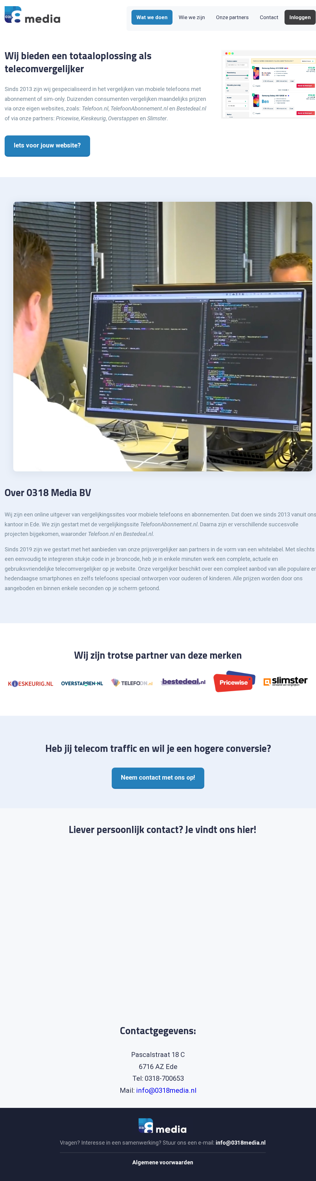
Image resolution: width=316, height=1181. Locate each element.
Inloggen (300, 17)
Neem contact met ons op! (158, 777)
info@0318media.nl (166, 1090)
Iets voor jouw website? (47, 145)
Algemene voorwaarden (162, 1162)
